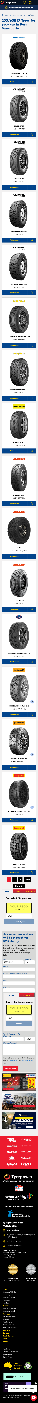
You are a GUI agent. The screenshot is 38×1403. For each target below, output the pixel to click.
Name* (6, 966)
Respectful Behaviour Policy (11, 1397)
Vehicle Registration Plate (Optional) (12, 1035)
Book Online (8, 1336)
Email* (5, 980)
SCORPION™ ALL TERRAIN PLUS (19, 811)
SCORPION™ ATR (19, 864)
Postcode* (7, 987)
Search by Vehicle (9, 1292)
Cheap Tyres (7, 1357)
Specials (6, 1330)
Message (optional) (10, 1043)
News (5, 1341)
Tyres (5, 1289)
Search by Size (8, 1295)
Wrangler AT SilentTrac (19, 390)
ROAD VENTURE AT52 (19, 231)
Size (4, 959)
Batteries (6, 1319)
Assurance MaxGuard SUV (19, 337)
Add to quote (14, 82)
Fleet (5, 1339)
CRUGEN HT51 (19, 126)
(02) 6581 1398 (14, 1241)
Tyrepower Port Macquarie (21, 7)
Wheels (6, 1306)
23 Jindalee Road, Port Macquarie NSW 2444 (21, 1236)
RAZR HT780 (19, 600)
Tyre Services (7, 1322)
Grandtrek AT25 (19, 442)
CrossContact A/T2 (19, 759)
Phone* (15, 973)
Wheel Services (8, 1325)
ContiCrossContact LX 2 (19, 706)
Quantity (28, 959)
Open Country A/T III (19, 73)
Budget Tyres (7, 1354)
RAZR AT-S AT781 (19, 495)
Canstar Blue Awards (10, 1352)
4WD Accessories (9, 1317)
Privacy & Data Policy (15, 1395)
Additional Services (10, 1327)
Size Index (6, 1349)
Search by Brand (9, 1297)
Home (6, 15)
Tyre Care (6, 1300)
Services (6, 1314)
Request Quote (10, 1068)
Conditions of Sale (28, 1395)
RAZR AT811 (19, 548)
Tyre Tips (6, 1303)
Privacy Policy (13, 1060)
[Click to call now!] (25, 2)
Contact (6, 1333)
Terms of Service (27, 1060)
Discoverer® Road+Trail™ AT (19, 653)
